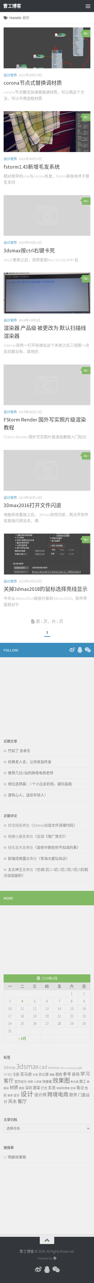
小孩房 (38, 1081)
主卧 (16, 1074)
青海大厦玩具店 (53, 858)
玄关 (52, 1087)
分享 (35, 1074)
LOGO (63, 1068)
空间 (73, 1088)
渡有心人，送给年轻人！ (28, 795)
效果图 (61, 1080)
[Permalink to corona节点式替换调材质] (47, 47)
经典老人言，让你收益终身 (29, 762)
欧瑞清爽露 (17, 858)
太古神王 (15, 869)
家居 (30, 1081)
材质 (14, 1087)
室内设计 (20, 1081)
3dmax (9, 1067)
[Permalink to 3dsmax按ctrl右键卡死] (47, 215)
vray (8, 1074)
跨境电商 (57, 1094)
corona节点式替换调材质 (33, 82)
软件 (73, 1095)
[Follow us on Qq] (80, 650)
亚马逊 (26, 1074)
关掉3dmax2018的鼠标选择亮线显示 (45, 589)
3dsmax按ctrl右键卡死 (29, 250)
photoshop (72, 1068)
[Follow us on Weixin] (87, 650)
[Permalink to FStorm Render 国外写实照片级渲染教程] (47, 384)
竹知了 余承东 (19, 750)
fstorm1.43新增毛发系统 (32, 166)
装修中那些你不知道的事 (57, 847)
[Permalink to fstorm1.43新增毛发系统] (47, 131)
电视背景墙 (63, 1088)
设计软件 (10, 75)
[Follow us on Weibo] (72, 650)
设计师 (40, 1095)
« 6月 (22, 1038)
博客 (52, 1074)
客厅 (9, 1081)
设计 (16, 1095)
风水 (12, 1101)
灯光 (44, 1088)
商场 (76, 1074)
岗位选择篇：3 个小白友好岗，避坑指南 (40, 784)
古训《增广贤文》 (50, 836)
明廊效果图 (17, 1157)
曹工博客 (12, 6)
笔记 (80, 1087)
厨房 (58, 1074)
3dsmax (27, 1066)
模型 (21, 1088)
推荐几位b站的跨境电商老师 (30, 773)
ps (80, 1067)
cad (43, 1067)
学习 (85, 1074)
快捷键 (47, 1081)
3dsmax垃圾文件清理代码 (53, 825)
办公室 (44, 1074)
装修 (10, 1095)
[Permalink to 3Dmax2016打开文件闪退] (47, 470)
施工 (82, 1081)
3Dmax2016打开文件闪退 (32, 505)
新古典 (75, 1081)
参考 (67, 1074)
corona (53, 1067)
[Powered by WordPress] (54, 1258)
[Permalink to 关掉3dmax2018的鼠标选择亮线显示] (47, 554)
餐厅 (22, 1101)
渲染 (36, 1087)
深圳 (28, 1088)
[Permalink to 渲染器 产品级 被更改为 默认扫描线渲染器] (47, 293)
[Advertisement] (40, 694)
